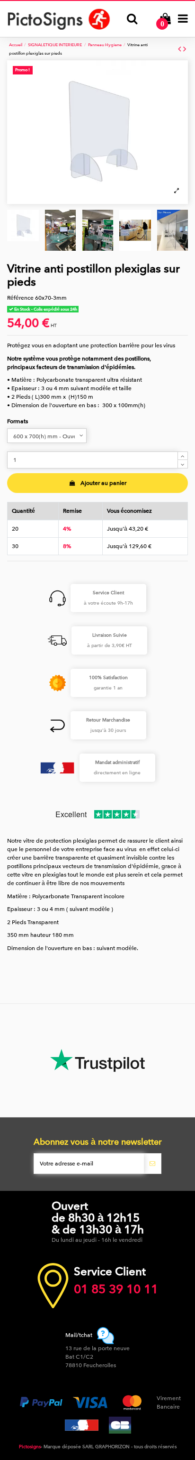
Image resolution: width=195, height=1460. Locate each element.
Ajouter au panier (103, 483)
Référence (20, 298)
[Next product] (184, 49)
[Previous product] (180, 49)
